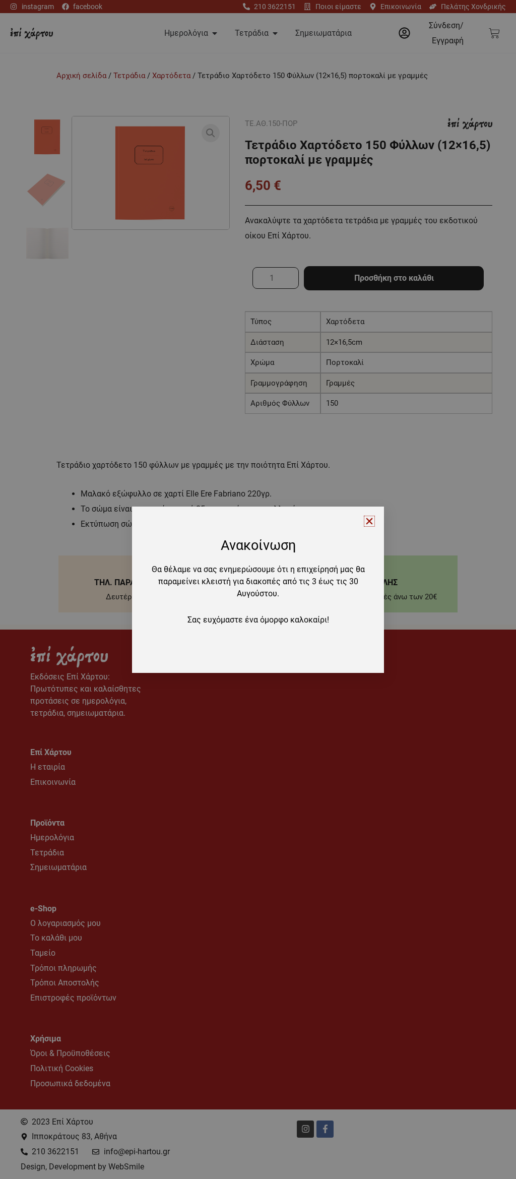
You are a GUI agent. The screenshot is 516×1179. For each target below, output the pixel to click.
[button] (369, 521)
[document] (258, 589)
